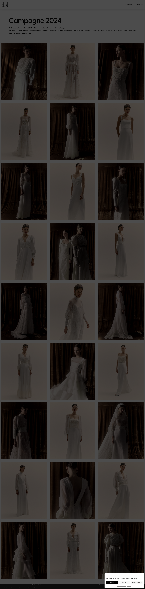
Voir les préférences (137, 582)
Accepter (112, 582)
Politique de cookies (121, 586)
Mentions (129, 586)
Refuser (124, 582)
